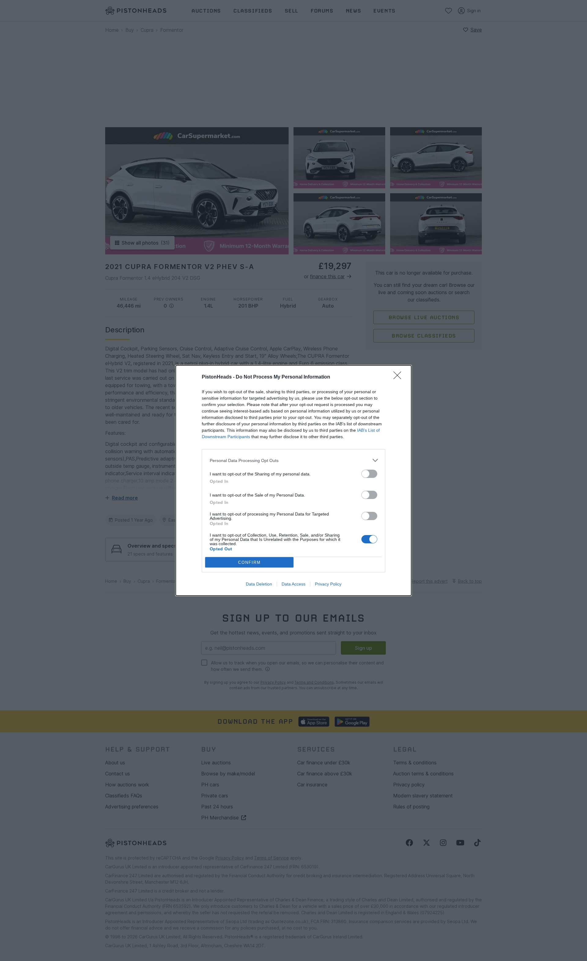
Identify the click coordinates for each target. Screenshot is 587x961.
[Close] (399, 377)
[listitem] (293, 460)
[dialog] (293, 480)
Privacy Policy (328, 584)
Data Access (293, 584)
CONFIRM (249, 562)
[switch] (369, 474)
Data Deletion (259, 584)
